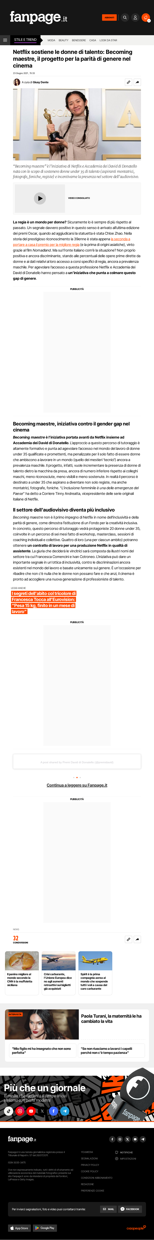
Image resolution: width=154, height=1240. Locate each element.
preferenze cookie (92, 1190)
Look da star (108, 40)
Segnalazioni (89, 1158)
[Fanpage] (22, 1139)
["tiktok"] (8, 1111)
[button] (137, 82)
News (16, 929)
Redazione (87, 1184)
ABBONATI (109, 17)
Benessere (79, 40)
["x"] (42, 1111)
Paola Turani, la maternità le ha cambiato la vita (111, 1018)
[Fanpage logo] (33, 17)
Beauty (63, 40)
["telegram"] (64, 1111)
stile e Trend (25, 40)
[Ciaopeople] (136, 1229)
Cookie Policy (89, 1171)
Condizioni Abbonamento (96, 1177)
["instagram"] (19, 1111)
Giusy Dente (41, 82)
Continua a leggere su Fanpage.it (77, 785)
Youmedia (87, 1152)
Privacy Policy (90, 1164)
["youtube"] (31, 1111)
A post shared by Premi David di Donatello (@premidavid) (77, 762)
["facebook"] (53, 1111)
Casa (92, 40)
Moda (51, 40)
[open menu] (5, 40)
